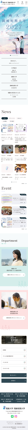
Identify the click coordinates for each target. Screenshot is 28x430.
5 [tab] (16, 55)
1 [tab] (10, 55)
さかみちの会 (6, 368)
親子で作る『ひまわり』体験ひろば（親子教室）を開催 (6, 160)
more (23, 183)
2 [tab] (11, 55)
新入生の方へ (13, 375)
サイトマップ (10, 423)
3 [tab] (13, 55)
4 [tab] (14, 55)
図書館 (4, 350)
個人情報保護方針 (18, 423)
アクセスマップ (18, 422)
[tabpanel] (14, 30)
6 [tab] (17, 55)
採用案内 (13, 380)
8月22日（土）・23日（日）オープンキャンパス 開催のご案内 (7, 139)
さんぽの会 (5, 362)
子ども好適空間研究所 (8, 356)
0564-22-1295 (13, 413)
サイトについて (10, 422)
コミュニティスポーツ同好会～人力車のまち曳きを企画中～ (21, 160)
